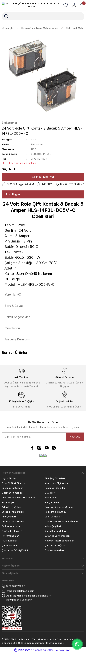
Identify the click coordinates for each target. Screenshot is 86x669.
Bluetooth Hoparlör (12, 531)
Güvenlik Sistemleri (12, 488)
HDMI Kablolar (9, 540)
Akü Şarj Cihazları (55, 478)
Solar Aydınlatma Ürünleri (59, 507)
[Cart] (82, 5)
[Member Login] (73, 5)
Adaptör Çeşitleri (11, 507)
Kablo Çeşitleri (53, 526)
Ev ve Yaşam (8, 502)
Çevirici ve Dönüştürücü (15, 550)
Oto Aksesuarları (54, 550)
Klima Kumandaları (55, 531)
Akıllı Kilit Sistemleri (13, 521)
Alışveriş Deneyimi (17, 339)
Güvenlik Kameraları (13, 511)
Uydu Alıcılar (9, 478)
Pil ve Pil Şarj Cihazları (14, 483)
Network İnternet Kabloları (59, 540)
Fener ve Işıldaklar (55, 488)
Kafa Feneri (51, 497)
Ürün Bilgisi (12, 194)
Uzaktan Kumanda (12, 492)
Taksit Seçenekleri (17, 317)
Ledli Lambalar (53, 516)
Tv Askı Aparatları (11, 526)
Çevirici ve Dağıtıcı (55, 545)
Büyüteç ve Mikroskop (57, 535)
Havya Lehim (52, 502)
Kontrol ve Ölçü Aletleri (57, 483)
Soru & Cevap (14, 306)
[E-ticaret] (42, 650)
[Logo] (31, 5)
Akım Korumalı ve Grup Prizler (18, 497)
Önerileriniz (12, 328)
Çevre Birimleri (10, 545)
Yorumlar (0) (13, 295)
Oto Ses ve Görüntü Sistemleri (62, 521)
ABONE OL (75, 437)
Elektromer (9, 123)
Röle (33, 139)
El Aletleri (50, 492)
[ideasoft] (22, 650)
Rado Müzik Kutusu (55, 511)
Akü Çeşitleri (9, 516)
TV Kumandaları (10, 535)
